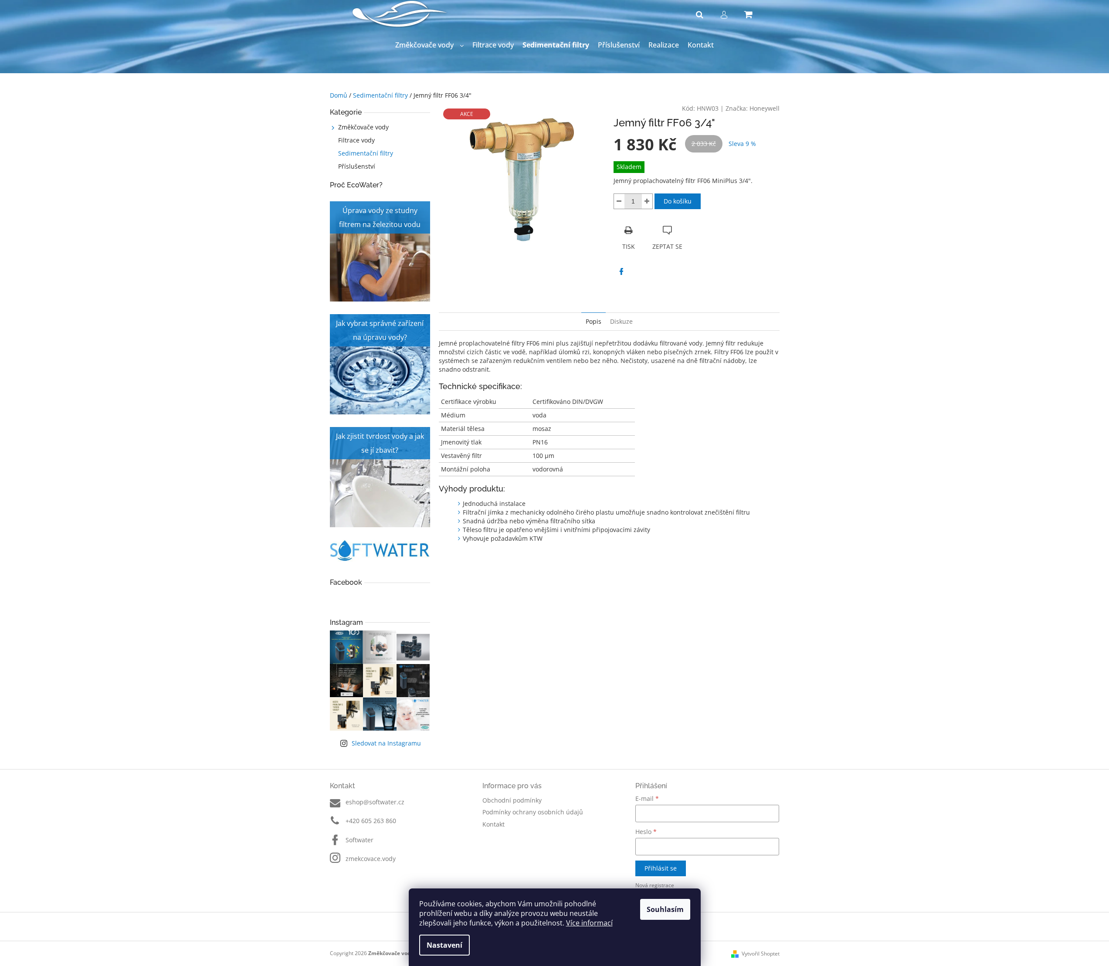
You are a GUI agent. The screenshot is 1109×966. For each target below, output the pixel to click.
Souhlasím (665, 909)
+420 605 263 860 (371, 821)
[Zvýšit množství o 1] (647, 201)
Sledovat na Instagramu (386, 743)
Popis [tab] (593, 321)
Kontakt (493, 824)
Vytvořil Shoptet (761, 953)
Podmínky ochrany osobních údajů (532, 812)
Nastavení (444, 945)
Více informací (589, 923)
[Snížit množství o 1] (619, 201)
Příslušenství (356, 166)
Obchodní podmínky (512, 800)
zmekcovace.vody (371, 858)
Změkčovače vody (363, 127)
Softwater (359, 840)
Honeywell (765, 108)
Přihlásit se (660, 868)
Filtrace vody (356, 140)
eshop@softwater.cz (375, 802)
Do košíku (678, 201)
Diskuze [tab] (621, 321)
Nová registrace (654, 885)
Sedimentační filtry (365, 153)
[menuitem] (429, 45)
